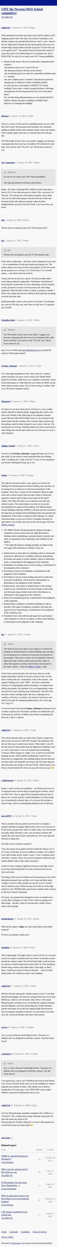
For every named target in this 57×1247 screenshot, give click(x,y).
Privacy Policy (7, 1237)
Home (4, 1232)
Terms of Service (39, 1232)
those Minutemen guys (31, 350)
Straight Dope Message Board (14, 3)
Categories (13, 1232)
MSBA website (7, 525)
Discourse (16, 1243)
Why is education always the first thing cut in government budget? (15, 1198)
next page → (7, 1138)
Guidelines (25, 1232)
